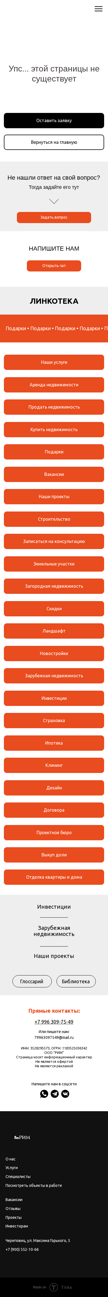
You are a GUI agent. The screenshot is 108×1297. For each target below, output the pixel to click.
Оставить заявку (54, 120)
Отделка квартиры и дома (54, 877)
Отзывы (13, 1208)
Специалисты (18, 1176)
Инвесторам (17, 1226)
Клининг (54, 765)
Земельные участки (54, 563)
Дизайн (54, 787)
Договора (54, 809)
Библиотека (76, 981)
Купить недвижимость (54, 429)
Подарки (54, 451)
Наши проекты (54, 496)
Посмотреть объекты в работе (34, 1185)
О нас (11, 1159)
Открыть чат (54, 265)
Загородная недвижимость (54, 586)
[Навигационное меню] (98, 9)
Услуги (12, 1167)
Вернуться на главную (54, 142)
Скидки (54, 608)
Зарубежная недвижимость (54, 675)
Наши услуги (54, 362)
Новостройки (54, 653)
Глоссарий (31, 981)
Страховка (54, 720)
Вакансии (54, 474)
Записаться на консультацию (54, 541)
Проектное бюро (54, 832)
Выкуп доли (54, 854)
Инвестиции (54, 698)
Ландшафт (54, 630)
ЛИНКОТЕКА (54, 301)
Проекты (14, 1217)
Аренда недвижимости (54, 384)
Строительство (54, 519)
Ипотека (54, 742)
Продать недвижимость (54, 406)
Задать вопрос (54, 217)
